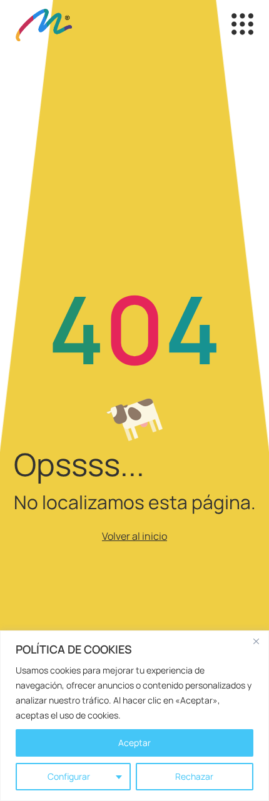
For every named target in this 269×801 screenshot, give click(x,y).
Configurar (69, 776)
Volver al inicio (134, 536)
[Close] (255, 641)
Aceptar (134, 743)
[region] (134, 715)
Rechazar (194, 776)
